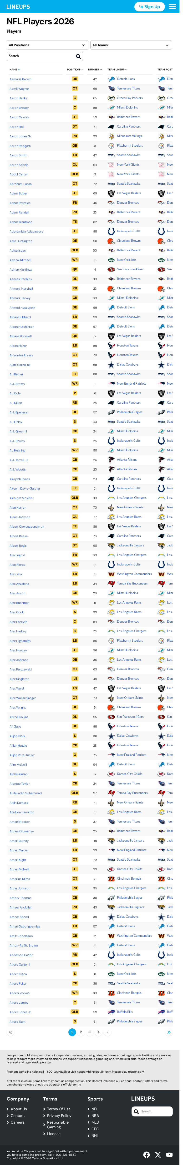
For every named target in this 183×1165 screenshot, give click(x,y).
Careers (18, 1122)
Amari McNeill (19, 869)
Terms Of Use (59, 1109)
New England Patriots (131, 383)
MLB (95, 1122)
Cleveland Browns (129, 241)
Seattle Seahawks (128, 155)
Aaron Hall (17, 127)
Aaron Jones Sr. (21, 136)
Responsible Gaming (58, 1125)
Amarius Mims (20, 879)
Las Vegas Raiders (129, 193)
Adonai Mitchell (20, 260)
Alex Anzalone (19, 584)
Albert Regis (18, 546)
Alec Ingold (17, 555)
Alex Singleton (19, 679)
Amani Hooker (20, 822)
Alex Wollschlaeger (23, 698)
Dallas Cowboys (127, 364)
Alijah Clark (17, 736)
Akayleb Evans (20, 479)
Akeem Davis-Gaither (25, 488)
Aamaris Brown (20, 79)
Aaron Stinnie (19, 165)
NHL (95, 1135)
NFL (95, 1109)
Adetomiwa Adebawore (26, 231)
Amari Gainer (19, 850)
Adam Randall (19, 212)
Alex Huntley (18, 650)
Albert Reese (19, 536)
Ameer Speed (19, 917)
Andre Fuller (18, 984)
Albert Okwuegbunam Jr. (27, 527)
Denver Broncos (128, 202)
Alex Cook (17, 612)
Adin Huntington (21, 241)
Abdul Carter (19, 174)
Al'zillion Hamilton (22, 812)
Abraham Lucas (21, 184)
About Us (19, 1109)
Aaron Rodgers (20, 146)
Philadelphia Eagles (129, 412)
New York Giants (128, 164)
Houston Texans (127, 345)
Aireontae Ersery (21, 355)
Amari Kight (18, 860)
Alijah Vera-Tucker (22, 755)
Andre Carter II (20, 964)
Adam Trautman (21, 222)
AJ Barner (16, 374)
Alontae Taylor (20, 784)
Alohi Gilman (18, 774)
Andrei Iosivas (20, 993)
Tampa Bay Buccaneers (132, 583)
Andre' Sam (17, 1022)
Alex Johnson (19, 660)
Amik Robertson (21, 936)
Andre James (19, 1003)
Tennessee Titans (128, 88)
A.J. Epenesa (18, 412)
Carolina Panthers (129, 126)
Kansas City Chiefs (129, 774)
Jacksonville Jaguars (130, 545)
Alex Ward (17, 688)
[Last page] (169, 1032)
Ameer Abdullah (21, 907)
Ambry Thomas (20, 898)
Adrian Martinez (21, 270)
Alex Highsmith (20, 641)
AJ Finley (16, 422)
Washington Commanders (134, 574)
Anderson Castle (21, 955)
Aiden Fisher (18, 346)
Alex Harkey (18, 631)
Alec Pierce (17, 565)
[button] (173, 6)
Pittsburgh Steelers (130, 145)
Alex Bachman (19, 603)
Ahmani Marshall (21, 289)
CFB (95, 1129)
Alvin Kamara (19, 803)
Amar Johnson (20, 888)
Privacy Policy (59, 1115)
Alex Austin (17, 593)
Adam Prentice (20, 203)
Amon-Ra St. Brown (24, 945)
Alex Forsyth (18, 622)
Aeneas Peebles (21, 279)
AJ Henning (17, 450)
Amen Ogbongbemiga (25, 926)
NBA (95, 1115)
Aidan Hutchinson (22, 327)
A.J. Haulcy (17, 441)
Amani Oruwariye (22, 831)
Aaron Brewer (19, 108)
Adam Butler (18, 193)
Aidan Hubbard (20, 317)
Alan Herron (18, 508)
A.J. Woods (18, 469)
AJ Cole (15, 393)
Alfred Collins (19, 717)
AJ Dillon (16, 403)
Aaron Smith (18, 155)
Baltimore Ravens (129, 117)
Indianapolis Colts (129, 231)
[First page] (10, 1032)
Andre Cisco (18, 974)
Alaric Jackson (20, 517)
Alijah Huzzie (18, 746)
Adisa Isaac (18, 250)
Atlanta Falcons (127, 459)
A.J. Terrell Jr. (19, 460)
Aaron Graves (19, 117)
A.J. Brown (17, 384)
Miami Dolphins (127, 107)
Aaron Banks (18, 98)
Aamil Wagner (19, 89)
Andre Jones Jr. (20, 1012)
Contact (18, 1115)
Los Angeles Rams (129, 517)
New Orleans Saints (130, 507)
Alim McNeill (18, 765)
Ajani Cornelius (20, 365)
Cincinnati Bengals (129, 878)
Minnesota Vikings (129, 136)
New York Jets (127, 260)
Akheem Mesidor (22, 498)
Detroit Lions (126, 79)
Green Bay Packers (130, 98)
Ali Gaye (15, 726)
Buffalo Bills (125, 1012)
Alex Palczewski (21, 669)
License (54, 1133)
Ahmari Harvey (20, 298)
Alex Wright (18, 707)
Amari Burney (19, 841)
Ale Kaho (16, 574)
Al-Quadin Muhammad (26, 793)
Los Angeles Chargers (132, 498)
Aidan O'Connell (21, 336)
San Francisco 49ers (130, 269)
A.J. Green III (18, 431)
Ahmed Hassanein (22, 308)
